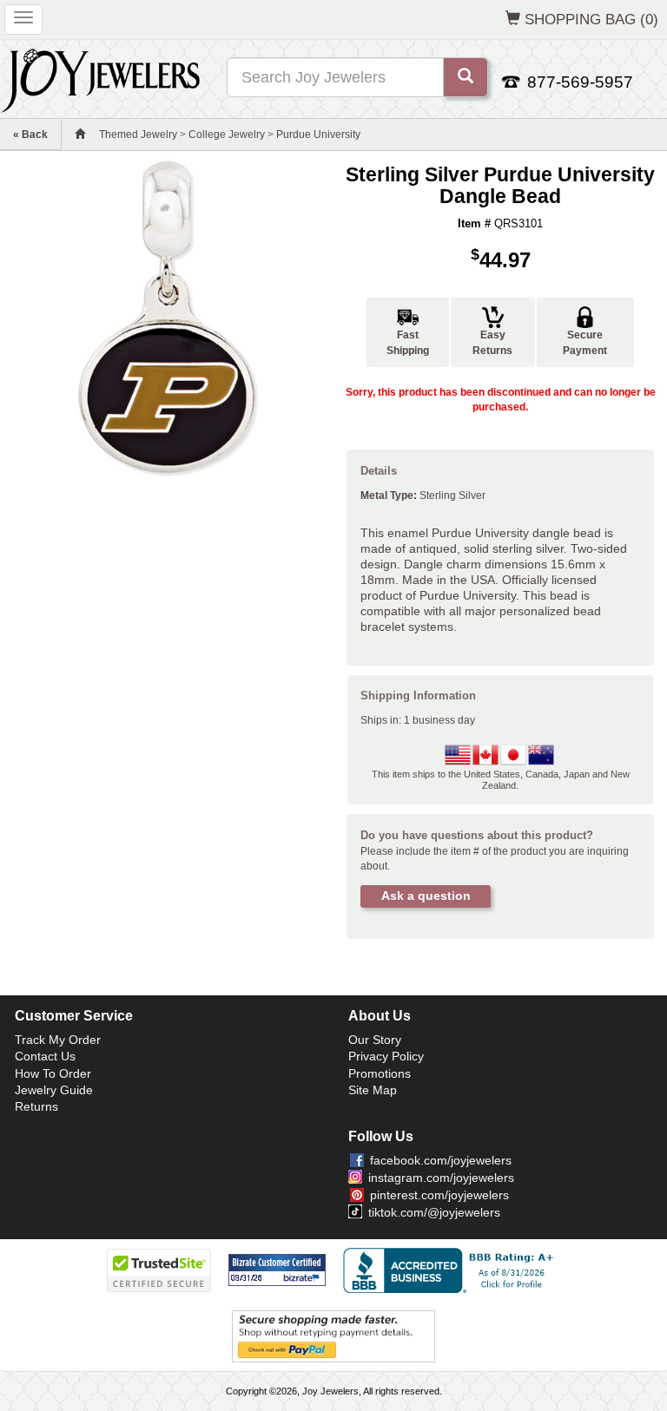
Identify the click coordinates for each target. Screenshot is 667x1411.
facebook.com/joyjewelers (441, 1160)
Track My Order (58, 1040)
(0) (591, 19)
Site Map (372, 1090)
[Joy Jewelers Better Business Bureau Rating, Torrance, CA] (451, 1270)
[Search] (465, 77)
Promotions (379, 1073)
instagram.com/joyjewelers (441, 1178)
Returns (36, 1106)
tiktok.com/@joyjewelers (434, 1212)
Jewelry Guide (54, 1090)
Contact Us (45, 1056)
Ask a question (426, 895)
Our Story (374, 1040)
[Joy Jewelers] (100, 78)
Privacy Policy (386, 1056)
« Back (30, 134)
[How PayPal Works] (333, 1335)
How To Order (53, 1073)
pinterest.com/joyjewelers (439, 1195)
